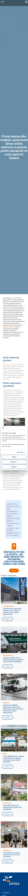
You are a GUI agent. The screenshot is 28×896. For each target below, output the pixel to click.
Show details (20, 452)
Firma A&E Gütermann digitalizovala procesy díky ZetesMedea (12, 807)
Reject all (14, 466)
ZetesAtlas (10, 327)
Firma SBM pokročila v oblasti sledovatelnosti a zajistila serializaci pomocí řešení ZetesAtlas (13, 759)
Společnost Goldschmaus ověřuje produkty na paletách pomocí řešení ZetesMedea (13, 659)
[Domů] (3, 2)
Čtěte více (7, 619)
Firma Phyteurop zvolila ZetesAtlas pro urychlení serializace (11, 854)
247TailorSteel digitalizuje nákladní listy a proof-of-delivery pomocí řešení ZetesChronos (12, 611)
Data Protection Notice (16, 444)
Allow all (14, 457)
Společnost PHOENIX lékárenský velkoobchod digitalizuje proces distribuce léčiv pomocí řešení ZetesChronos (13, 709)
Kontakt (14, 570)
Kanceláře (6, 892)
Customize (13, 461)
